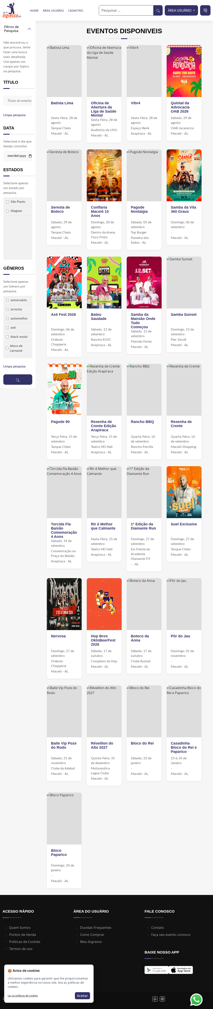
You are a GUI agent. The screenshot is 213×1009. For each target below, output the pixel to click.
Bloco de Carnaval (16, 348)
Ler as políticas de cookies (23, 995)
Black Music (19, 336)
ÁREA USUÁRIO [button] (180, 10)
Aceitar (82, 995)
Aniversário (19, 300)
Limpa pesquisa (14, 115)
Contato (157, 927)
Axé (13, 327)
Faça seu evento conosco (171, 934)
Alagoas (16, 211)
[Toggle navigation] (205, 10)
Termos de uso (20, 948)
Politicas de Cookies (24, 941)
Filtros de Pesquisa (11, 29)
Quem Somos (20, 927)
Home (34, 10)
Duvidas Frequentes (95, 927)
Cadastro (75, 10)
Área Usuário (53, 10)
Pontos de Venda (22, 934)
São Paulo (18, 201)
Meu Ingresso (91, 941)
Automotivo (19, 318)
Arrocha (16, 309)
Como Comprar (92, 934)
